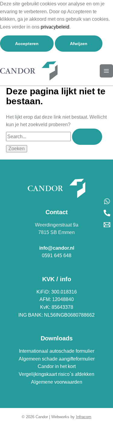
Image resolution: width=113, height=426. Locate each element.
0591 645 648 (56, 255)
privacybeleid (55, 26)
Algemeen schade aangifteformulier (57, 358)
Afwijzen (78, 43)
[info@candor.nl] (107, 224)
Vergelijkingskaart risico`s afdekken (56, 374)
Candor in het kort (57, 366)
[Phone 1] (107, 213)
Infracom (83, 417)
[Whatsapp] (107, 201)
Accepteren (27, 43)
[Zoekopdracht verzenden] (87, 137)
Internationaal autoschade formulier (56, 351)
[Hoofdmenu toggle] (106, 71)
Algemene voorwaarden (56, 382)
